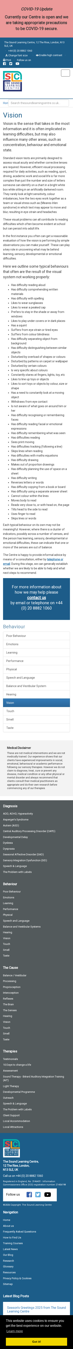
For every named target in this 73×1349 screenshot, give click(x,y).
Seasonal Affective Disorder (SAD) (23, 854)
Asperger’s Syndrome (15, 819)
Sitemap (8, 1284)
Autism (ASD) (11, 825)
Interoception (11, 992)
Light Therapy (11, 1086)
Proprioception (11, 987)
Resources (9, 1272)
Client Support (11, 1115)
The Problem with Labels (17, 871)
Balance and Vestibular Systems (22, 926)
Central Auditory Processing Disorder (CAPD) (29, 831)
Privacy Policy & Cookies (17, 1278)
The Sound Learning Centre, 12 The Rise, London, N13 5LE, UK (34, 44)
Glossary (8, 1266)
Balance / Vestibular (14, 975)
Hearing (11, 694)
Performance (15, 661)
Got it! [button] (36, 1341)
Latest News (10, 1249)
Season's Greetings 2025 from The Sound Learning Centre (36, 1309)
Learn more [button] (14, 1331)
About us (8, 1225)
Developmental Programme (19, 1091)
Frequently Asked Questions (19, 1231)
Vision (10, 702)
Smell (10, 719)
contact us (36, 597)
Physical (11, 669)
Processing (9, 981)
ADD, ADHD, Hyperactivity (18, 813)
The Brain (8, 1004)
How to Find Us (12, 1237)
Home (7, 103)
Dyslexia (8, 842)
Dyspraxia (9, 848)
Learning (11, 652)
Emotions (12, 644)
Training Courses (13, 1243)
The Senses (10, 1010)
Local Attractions (13, 1126)
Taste (10, 727)
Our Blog (8, 1254)
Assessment (10, 1070)
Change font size (18, 55)
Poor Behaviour (16, 635)
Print (8, 60)
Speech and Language (20, 677)
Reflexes (8, 998)
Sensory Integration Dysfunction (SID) (25, 860)
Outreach (8, 1097)
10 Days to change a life (17, 1064)
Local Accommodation (16, 1121)
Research (8, 1260)
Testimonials (10, 1059)
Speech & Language (15, 866)
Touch (10, 711)
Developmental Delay (15, 837)
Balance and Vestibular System (26, 686)
